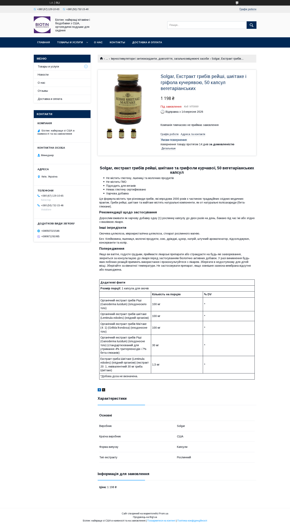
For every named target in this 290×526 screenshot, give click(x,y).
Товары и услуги (70, 42)
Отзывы (43, 90)
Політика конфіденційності (192, 520)
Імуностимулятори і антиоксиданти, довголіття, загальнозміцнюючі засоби (160, 58)
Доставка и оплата (147, 42)
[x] (103, 390)
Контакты (117, 42)
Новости (43, 74)
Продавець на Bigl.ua (145, 517)
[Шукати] (251, 25)
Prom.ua (163, 513)
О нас (98, 42)
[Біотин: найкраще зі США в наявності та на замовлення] (42, 32)
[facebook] (99, 390)
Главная (43, 42)
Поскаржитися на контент (161, 520)
